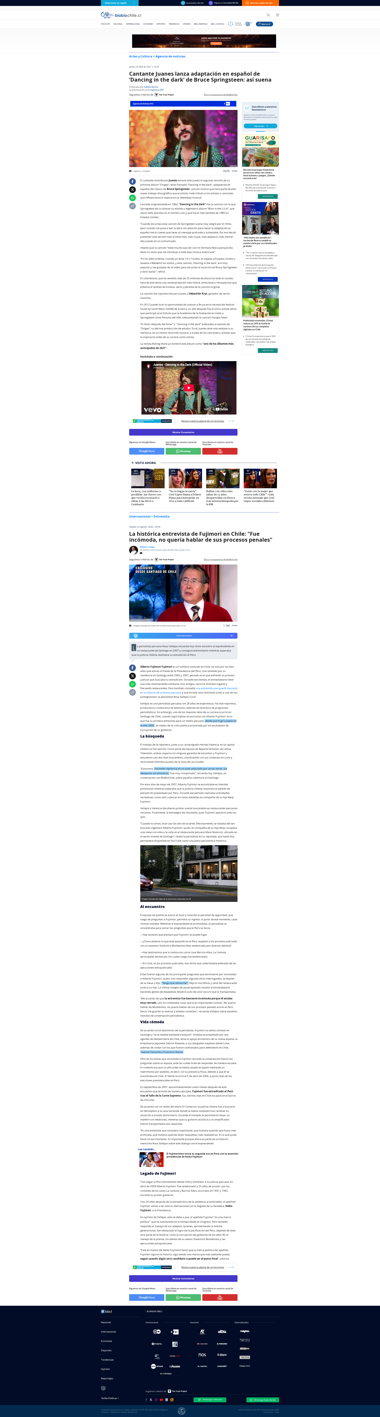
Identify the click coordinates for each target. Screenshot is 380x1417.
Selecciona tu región (116, 2)
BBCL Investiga (201, 24)
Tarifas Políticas (109, 1398)
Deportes (161, 24)
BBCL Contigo (217, 24)
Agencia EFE (157, 90)
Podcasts (105, 24)
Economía (148, 24)
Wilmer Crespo (147, 547)
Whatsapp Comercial (211, 1399)
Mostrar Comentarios (183, 432)
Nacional (118, 24)
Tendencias (174, 24)
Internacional (133, 24)
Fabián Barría (151, 87)
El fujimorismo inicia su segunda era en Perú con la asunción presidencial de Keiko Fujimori (202, 1155)
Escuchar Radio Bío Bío (261, 3)
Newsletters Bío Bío (195, 3)
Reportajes (107, 1378)
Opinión (186, 24)
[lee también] (152, 1159)
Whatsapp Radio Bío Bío (265, 1400)
